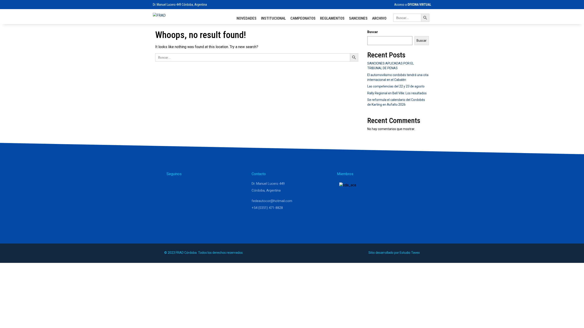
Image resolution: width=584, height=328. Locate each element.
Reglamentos (332, 18)
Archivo (379, 18)
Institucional (273, 18)
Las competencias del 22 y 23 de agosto (396, 86)
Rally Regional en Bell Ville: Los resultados (397, 93)
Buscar (372, 32)
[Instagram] (182, 185)
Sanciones (358, 18)
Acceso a (412, 4)
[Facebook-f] (193, 185)
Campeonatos (302, 18)
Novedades (246, 18)
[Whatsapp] (172, 185)
